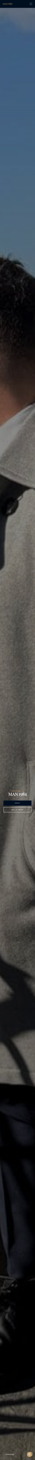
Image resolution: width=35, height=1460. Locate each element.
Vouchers (9, 1454)
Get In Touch (18, 809)
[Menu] (31, 4)
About (17, 803)
